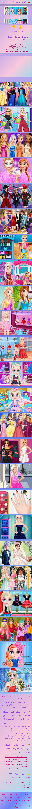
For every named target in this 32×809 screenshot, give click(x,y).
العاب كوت (26, 696)
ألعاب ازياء (26, 785)
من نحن (19, 797)
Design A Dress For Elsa (17, 759)
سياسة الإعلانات (12, 800)
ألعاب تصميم (13, 782)
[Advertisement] (16, 66)
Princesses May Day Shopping (16, 757)
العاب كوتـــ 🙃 (19, 2)
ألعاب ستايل (26, 787)
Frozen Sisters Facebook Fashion (15, 769)
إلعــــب (16, 17)
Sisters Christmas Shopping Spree (15, 761)
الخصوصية (26, 794)
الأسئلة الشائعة (26, 800)
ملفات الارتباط (8, 797)
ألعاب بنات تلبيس (12, 785)
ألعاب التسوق (25, 782)
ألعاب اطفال (14, 696)
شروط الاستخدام (14, 794)
